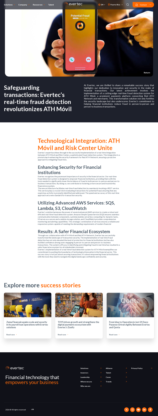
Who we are (85, 386)
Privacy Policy (136, 368)
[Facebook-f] (150, 409)
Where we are (86, 382)
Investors (84, 373)
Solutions (8, 4)
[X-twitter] (126, 409)
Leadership (84, 377)
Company (22, 4)
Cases (108, 377)
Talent (51, 4)
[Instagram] (132, 409)
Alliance (109, 368)
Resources (37, 4)
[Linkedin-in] (144, 409)
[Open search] (128, 4)
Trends (109, 382)
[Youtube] (138, 409)
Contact (143, 5)
